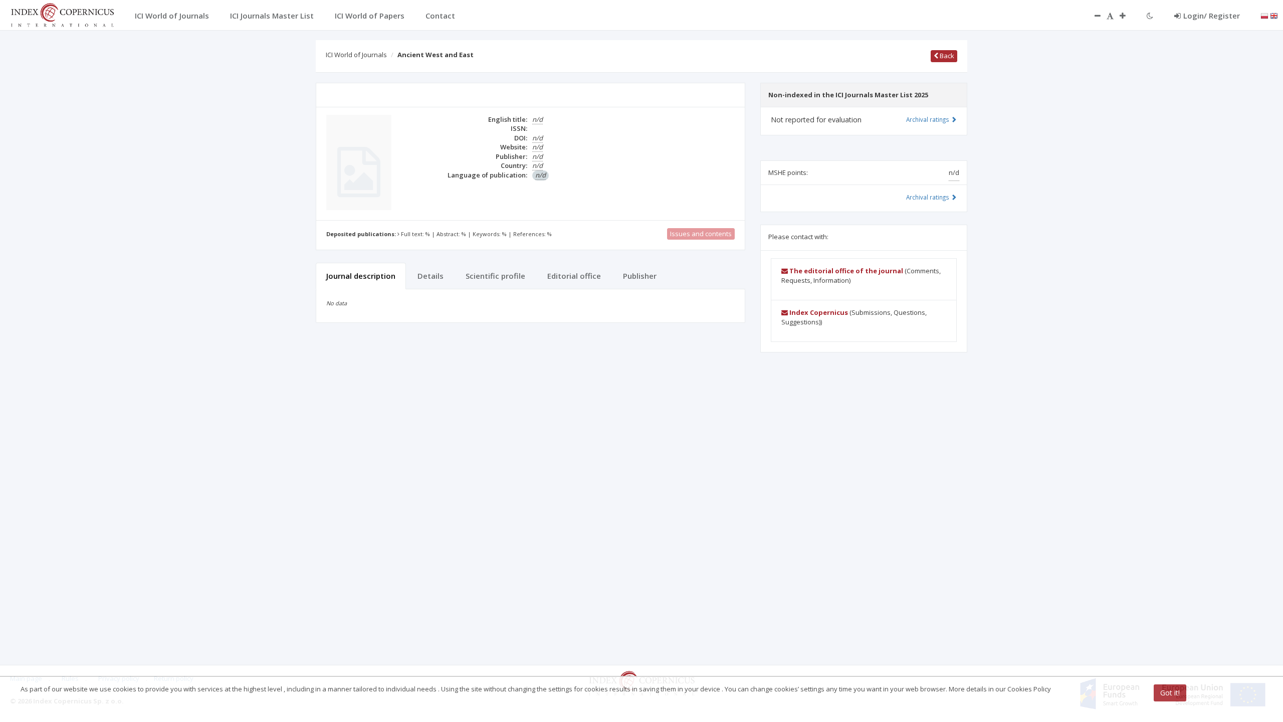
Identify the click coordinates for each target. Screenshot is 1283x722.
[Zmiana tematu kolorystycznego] (1150, 16)
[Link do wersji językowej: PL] (1264, 15)
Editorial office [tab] (574, 276)
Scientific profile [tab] (495, 276)
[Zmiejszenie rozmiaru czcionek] (1092, 16)
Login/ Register (1211, 16)
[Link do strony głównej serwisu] (62, 14)
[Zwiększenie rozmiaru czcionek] (1127, 16)
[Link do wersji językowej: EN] (1274, 15)
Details (430, 276)
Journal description (360, 276)
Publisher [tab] (640, 276)
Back (946, 55)
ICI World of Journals (356, 54)
